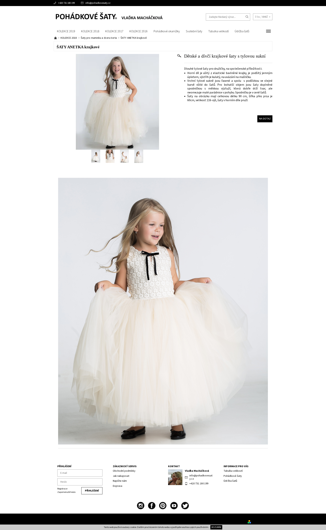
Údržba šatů (242, 31)
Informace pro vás (236, 466)
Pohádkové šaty (233, 476)
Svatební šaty (194, 31)
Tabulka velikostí (218, 31)
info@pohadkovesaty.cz (97, 3)
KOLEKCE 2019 (66, 31)
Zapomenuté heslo (66, 492)
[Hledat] (247, 17)
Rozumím (216, 527)
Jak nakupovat (121, 476)
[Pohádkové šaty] (108, 17)
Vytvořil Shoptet (261, 522)
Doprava (117, 486)
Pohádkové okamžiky (167, 31)
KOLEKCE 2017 (114, 31)
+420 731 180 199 (66, 3)
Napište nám (120, 481)
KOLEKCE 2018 (90, 31)
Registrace (62, 488)
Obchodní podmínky (124, 471)
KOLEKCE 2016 (138, 31)
